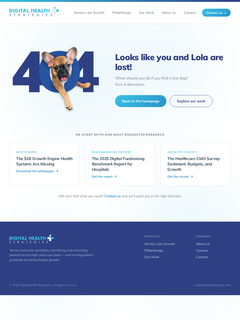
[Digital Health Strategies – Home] (34, 12)
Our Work (151, 257)
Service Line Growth (159, 244)
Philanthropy (153, 250)
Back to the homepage (140, 101)
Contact (202, 257)
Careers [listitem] (190, 13)
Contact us (112, 196)
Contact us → (216, 13)
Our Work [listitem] (146, 13)
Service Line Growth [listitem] (89, 13)
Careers (202, 250)
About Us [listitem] (169, 13)
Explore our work (191, 101)
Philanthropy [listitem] (121, 13)
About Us (203, 244)
